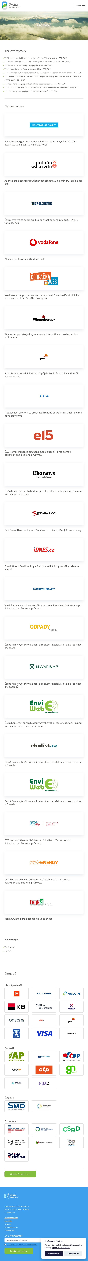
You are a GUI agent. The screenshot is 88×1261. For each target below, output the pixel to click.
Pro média (8, 1221)
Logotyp (7, 951)
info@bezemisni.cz (11, 1218)
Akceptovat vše (54, 1254)
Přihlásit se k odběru (18, 1251)
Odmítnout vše (73, 1254)
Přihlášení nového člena (20, 1174)
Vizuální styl (9, 947)
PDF (60, 58)
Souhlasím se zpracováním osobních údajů (22, 1245)
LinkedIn (7, 1224)
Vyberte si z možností (61, 1247)
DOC (65, 58)
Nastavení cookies (11, 1227)
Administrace (9, 1230)
